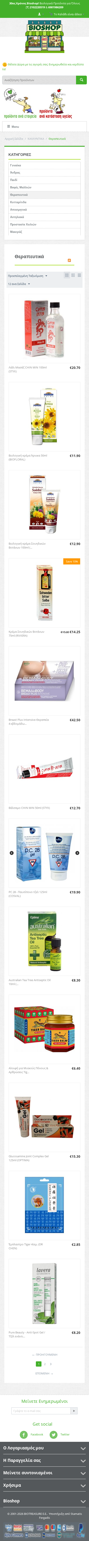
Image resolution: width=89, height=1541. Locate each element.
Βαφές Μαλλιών (20, 187)
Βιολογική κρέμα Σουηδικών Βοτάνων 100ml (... (27, 545)
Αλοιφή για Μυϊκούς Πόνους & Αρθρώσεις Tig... (28, 1070)
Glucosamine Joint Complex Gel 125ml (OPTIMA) (29, 1158)
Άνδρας (15, 172)
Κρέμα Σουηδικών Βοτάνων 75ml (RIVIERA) (26, 634)
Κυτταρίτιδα (18, 202)
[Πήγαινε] (73, 1411)
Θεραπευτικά (19, 194)
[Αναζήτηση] (81, 80)
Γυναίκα (15, 165)
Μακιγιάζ (16, 232)
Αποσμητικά (18, 209)
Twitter (65, 1434)
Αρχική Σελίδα (14, 139)
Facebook (36, 1434)
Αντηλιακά (17, 217)
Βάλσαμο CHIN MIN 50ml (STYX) (29, 808)
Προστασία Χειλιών (23, 224)
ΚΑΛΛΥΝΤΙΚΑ (36, 139)
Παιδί (13, 180)
